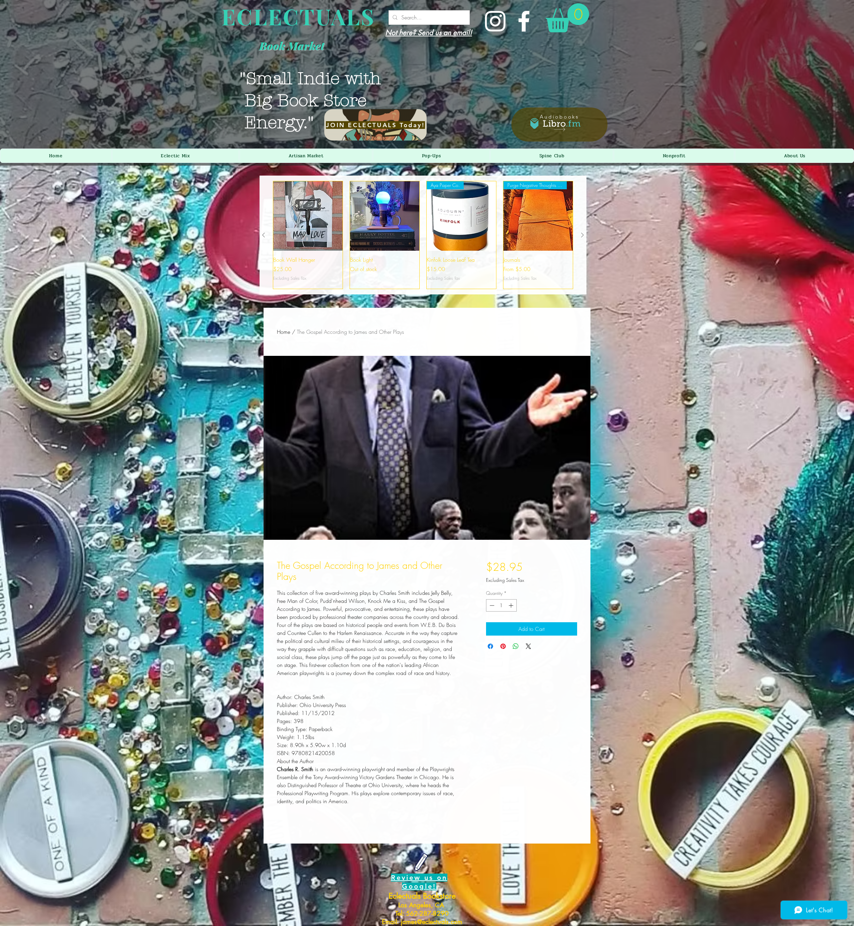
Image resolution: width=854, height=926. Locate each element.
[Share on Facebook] (490, 646)
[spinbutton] (501, 605)
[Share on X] (528, 646)
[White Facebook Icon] (524, 21)
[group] (423, 235)
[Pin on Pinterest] (503, 646)
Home (283, 331)
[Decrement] (491, 605)
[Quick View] (308, 216)
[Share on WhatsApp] (516, 646)
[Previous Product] (264, 235)
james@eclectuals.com (431, 922)
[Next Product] (582, 235)
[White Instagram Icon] (495, 21)
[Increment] (511, 605)
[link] (567, 17)
